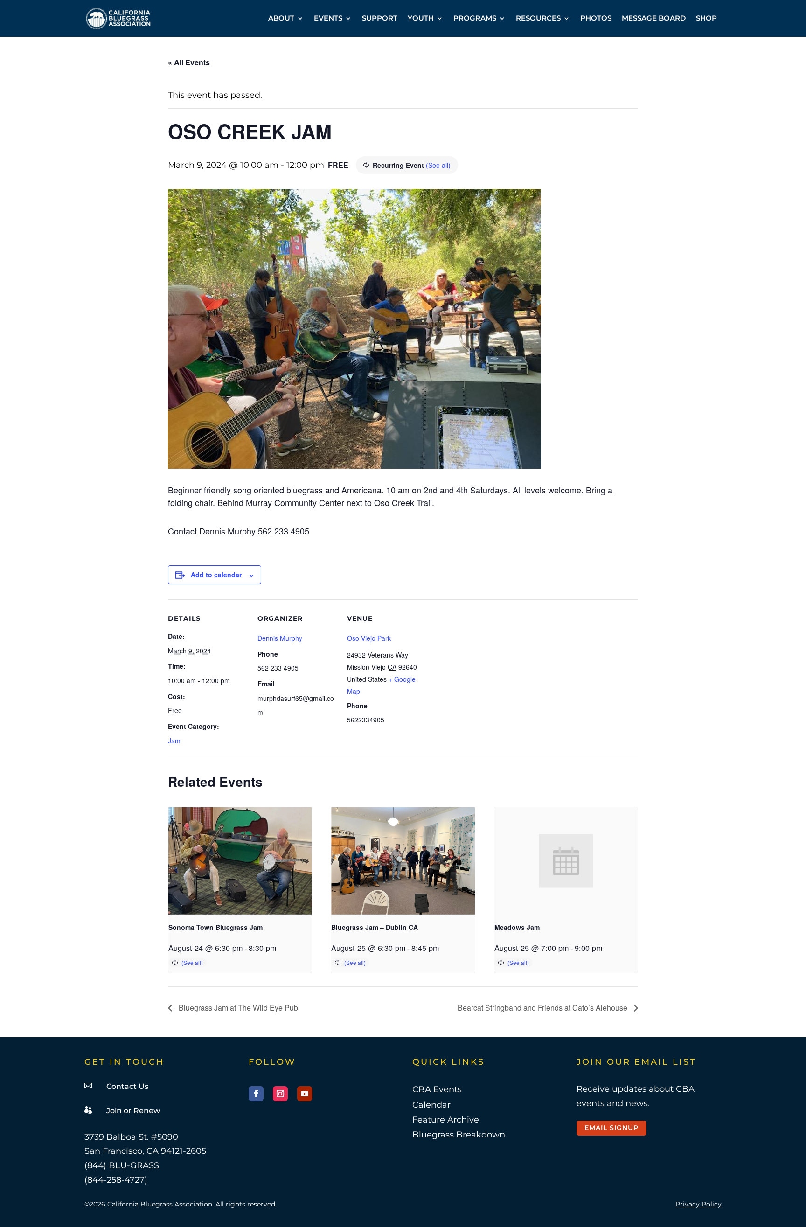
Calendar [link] (431, 1105)
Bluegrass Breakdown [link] (458, 1135)
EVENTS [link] (328, 18)
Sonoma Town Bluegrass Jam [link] (215, 927)
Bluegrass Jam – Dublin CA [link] (374, 927)
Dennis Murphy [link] (279, 638)
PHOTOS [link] (595, 18)
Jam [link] (174, 740)
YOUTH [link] (421, 18)
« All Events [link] (189, 62)
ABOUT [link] (281, 18)
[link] (118, 18)
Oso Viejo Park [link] (369, 638)
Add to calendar (216, 574)
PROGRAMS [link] (474, 18)
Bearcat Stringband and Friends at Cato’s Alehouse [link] (543, 1007)
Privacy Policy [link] (698, 1204)
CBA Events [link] (437, 1089)
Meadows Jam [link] (517, 927)
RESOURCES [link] (538, 18)
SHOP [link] (706, 18)
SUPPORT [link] (379, 18)
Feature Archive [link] (445, 1120)
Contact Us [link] (127, 1086)
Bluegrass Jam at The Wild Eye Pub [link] (237, 1007)
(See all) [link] (438, 165)
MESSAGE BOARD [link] (654, 18)
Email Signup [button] (611, 1127)
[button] (256, 1093)
